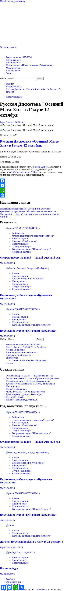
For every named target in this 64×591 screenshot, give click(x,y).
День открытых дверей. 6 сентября (23, 394)
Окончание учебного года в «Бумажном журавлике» (32, 378)
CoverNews (41, 589)
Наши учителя (13, 62)
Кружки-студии (20, 238)
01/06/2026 (9, 304)
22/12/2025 (9, 336)
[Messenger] (32, 185)
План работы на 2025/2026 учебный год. (26, 347)
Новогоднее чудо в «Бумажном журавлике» (28, 330)
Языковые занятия (21, 252)
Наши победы (13, 386)
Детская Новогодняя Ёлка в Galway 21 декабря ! (30, 383)
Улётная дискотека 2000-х (24, 172)
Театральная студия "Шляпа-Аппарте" (31, 249)
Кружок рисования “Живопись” (28, 278)
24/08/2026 (9, 263)
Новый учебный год (16, 389)
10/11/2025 (9, 574)
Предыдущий (28, 210)
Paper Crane (6, 122)
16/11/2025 (17, 547)
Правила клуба (13, 60)
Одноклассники (14, 582)
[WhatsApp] (32, 190)
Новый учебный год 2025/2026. (22, 399)
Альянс (15, 273)
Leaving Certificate (15, 397)
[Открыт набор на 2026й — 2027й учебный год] (23, 228)
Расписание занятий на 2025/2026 (23, 344)
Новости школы (14, 97)
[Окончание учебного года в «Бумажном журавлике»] (27, 268)
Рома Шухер (41, 166)
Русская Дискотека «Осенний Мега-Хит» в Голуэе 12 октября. (29, 143)
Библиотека (18, 233)
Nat (2, 263)
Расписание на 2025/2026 (19, 57)
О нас (9, 73)
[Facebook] (32, 181)
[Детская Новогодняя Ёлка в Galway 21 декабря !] (10, 525)
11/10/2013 (17, 122)
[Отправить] (32, 195)
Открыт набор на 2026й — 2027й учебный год (30, 257)
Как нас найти (13, 70)
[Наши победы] (20, 552)
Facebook (10, 579)
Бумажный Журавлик (11, 52)
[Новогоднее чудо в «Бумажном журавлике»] (23, 309)
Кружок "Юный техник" (24, 241)
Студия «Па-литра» (22, 246)
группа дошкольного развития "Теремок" (33, 236)
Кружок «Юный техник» (18, 355)
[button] (8, 47)
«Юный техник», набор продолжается (25, 391)
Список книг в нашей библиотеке (29, 360)
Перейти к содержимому (12, 1)
